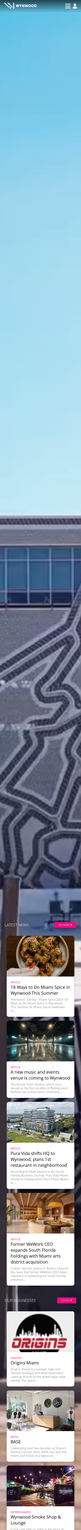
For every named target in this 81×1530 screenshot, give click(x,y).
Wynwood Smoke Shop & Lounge (36, 1520)
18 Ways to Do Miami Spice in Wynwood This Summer (40, 990)
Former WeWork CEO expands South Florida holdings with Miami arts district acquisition (36, 1253)
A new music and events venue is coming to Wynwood (40, 1075)
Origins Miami (25, 1363)
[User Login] (74, 6)
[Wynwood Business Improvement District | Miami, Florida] (20, 6)
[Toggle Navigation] (68, 6)
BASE (16, 1442)
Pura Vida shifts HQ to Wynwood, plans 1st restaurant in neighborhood (39, 1159)
